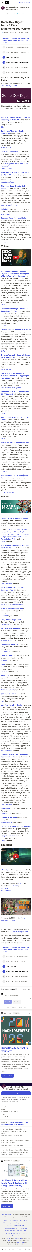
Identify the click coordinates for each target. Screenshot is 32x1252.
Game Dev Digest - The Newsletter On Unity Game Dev (14, 1123)
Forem (8, 1238)
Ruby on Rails (20, 1242)
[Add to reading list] (18, 1249)
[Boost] (24, 1249)
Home (5, 1220)
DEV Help (9, 1225)
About (7, 1230)
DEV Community (6, 1214)
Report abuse (22, 1007)
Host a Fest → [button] (7, 1076)
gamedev (5, 32)
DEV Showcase (23, 1228)
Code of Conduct (11, 1007)
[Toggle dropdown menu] (29, 1013)
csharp (20, 32)
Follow (16, 1093)
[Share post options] (29, 1249)
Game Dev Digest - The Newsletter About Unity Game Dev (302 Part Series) (15, 40)
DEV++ (5, 1223)
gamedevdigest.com (22, 13)
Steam (20, 883)
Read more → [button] (7, 1206)
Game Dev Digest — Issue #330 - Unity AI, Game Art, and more (15, 1143)
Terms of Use (16, 1236)
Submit (7, 1002)
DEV (8, 1240)
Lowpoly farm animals (9, 836)
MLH (25, 1230)
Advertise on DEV (19, 1225)
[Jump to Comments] (11, 1249)
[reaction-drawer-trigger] (4, 1249)
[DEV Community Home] (7, 2)
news (27, 32)
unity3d (13, 32)
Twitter (15, 886)
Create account (24, 2)
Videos (11, 1223)
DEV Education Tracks (21, 1223)
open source (18, 1238)
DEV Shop (19, 1230)
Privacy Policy (21, 1233)
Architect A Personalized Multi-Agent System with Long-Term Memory (14, 1183)
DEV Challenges (13, 1220)
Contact (12, 1230)
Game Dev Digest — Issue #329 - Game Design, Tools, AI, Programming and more (15, 1152)
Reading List (23, 1220)
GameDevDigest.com (9, 86)
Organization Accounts (10, 1228)
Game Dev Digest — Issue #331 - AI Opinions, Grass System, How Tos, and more (14, 1132)
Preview (17, 1002)
